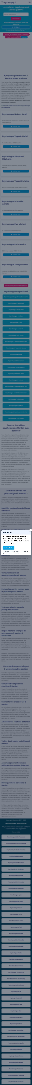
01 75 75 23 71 (9, 547)
